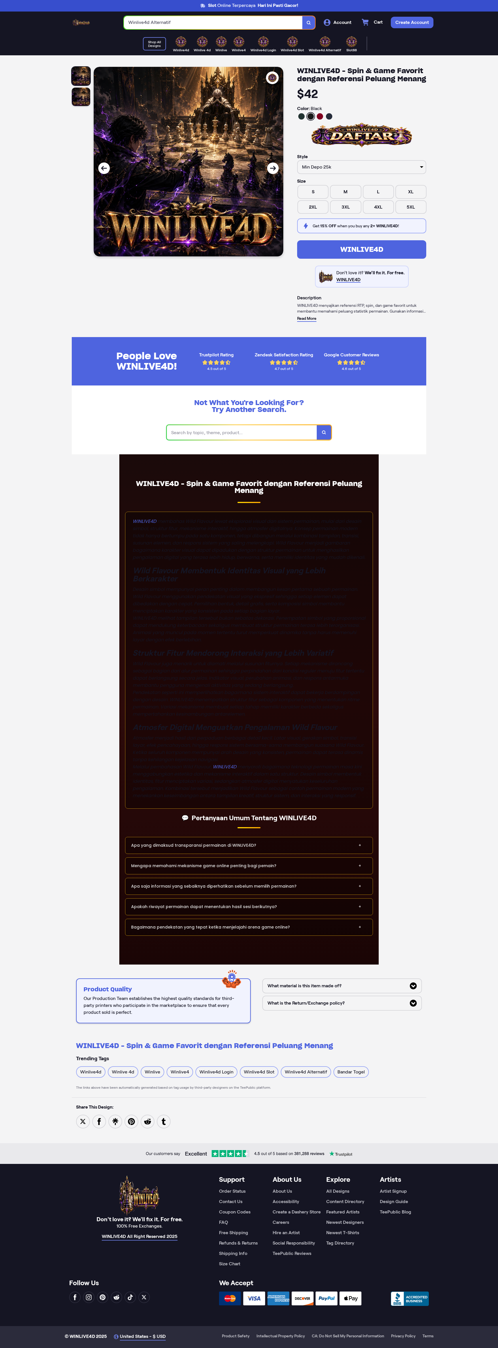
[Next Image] (273, 168)
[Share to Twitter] (83, 1121)
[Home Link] (81, 22)
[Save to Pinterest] (131, 1121)
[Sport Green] (301, 116)
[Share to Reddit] (147, 1121)
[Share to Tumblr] (164, 1121)
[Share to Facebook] (99, 1121)
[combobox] (213, 22)
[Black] (311, 116)
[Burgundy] (320, 116)
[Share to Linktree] (115, 1121)
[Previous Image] (104, 168)
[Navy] (329, 116)
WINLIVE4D (361, 249)
